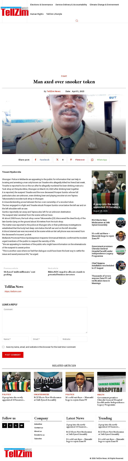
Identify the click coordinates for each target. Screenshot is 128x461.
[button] (77, 21)
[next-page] (120, 176)
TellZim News (54, 91)
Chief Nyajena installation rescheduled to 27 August (103, 265)
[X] (15, 425)
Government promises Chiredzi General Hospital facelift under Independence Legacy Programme (102, 251)
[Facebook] (4, 425)
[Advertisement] (64, 46)
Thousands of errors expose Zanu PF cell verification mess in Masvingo (101, 279)
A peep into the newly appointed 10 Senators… (107, 206)
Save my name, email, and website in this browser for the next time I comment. (41, 347)
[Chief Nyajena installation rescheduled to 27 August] (121, 266)
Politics (6, 394)
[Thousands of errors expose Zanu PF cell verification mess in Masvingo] (121, 279)
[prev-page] (115, 176)
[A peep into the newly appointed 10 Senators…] (109, 192)
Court (64, 76)
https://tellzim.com (13, 291)
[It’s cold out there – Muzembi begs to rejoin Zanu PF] (121, 236)
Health (100, 395)
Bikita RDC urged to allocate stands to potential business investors (66, 273)
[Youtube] (21, 425)
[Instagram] (10, 425)
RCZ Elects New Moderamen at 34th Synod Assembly (101, 222)
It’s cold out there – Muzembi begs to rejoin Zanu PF (103, 236)
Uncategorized (41, 394)
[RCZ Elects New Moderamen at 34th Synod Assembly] (121, 222)
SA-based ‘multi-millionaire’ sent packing (19, 273)
